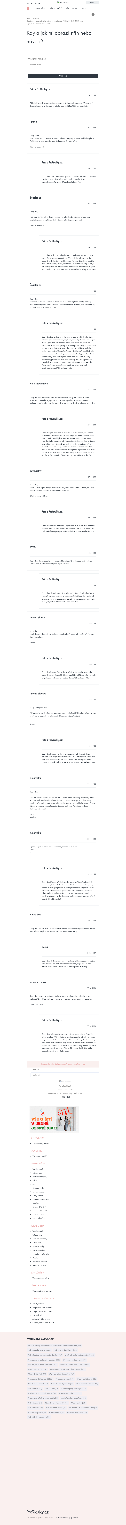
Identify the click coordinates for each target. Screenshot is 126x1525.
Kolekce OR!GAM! (39, 1211)
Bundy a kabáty (38, 1195)
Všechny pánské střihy (40, 1278)
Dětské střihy (37, 1225)
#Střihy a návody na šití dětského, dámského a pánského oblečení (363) (54, 1345)
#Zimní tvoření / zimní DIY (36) (56, 1403)
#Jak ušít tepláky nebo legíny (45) (73, 1388)
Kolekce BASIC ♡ (39, 1207)
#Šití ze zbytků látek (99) (37, 1374)
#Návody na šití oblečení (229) (74, 1360)
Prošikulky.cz (37, 1512)
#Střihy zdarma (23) (56, 1412)
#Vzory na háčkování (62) (86, 1379)
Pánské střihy (37, 1272)
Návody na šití (55, 8)
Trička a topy (37, 1173)
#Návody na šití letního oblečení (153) (74, 1364)
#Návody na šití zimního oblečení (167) (42, 1364)
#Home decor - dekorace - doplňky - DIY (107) (67, 1369)
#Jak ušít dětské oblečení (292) (39, 1350)
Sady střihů (36, 1151)
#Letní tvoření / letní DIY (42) (70, 1393)
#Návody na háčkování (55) (87, 1384)
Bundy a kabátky (38, 1250)
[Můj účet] (97, 14)
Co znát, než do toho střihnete (43, 1322)
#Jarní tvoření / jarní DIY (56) (62, 1384)
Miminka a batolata (39, 1261)
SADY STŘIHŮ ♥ (38, 1218)
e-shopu (58, 103)
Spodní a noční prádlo (40, 1199)
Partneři (75, 1518)
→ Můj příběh (65, 1097)
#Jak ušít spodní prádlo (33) (56, 1407)
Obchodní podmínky (62, 1518)
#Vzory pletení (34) (78, 1403)
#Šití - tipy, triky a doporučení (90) (61, 1374)
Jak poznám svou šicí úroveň (43, 1307)
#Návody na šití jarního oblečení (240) (79, 1355)
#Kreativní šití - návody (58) (38, 1384)
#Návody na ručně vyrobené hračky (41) (43, 1398)
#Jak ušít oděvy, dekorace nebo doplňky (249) (45, 1355)
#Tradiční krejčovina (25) (37, 1412)
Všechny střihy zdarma (40, 1143)
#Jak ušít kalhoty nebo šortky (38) (73, 1398)
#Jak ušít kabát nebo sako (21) (39, 1417)
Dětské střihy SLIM (39, 1265)
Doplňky (35, 1203)
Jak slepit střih (37, 1315)
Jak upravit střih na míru (41, 1319)
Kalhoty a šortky (38, 1188)
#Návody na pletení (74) (64, 1379)
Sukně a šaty (37, 1242)
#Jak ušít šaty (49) (51, 1388)
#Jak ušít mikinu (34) (35, 1407)
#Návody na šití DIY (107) (37, 1369)
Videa (83, 8)
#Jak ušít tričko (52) (35, 1388)
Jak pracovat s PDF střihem (42, 1311)
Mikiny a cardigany (39, 1176)
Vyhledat (63, 76)
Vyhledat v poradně (37, 59)
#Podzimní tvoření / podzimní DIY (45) (42, 1393)
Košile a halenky (38, 1192)
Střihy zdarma (71, 8)
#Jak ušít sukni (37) (35, 1403)
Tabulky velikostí (38, 1304)
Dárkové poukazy (40, 1285)
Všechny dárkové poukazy (42, 1291)
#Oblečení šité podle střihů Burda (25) (83, 1407)
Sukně (34, 1180)
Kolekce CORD (38, 1214)
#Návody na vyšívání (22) (77, 1412)
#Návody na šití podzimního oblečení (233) (44, 1360)
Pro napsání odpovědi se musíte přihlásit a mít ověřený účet (63, 1064)
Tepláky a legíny (38, 1169)
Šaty (34, 1184)
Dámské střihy (38, 1163)
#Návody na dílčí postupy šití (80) (40, 1379)
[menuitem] (29, 18)
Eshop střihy (40, 8)
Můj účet (68, 106)
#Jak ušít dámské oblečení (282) (66, 1350)
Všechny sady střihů (39, 1156)
